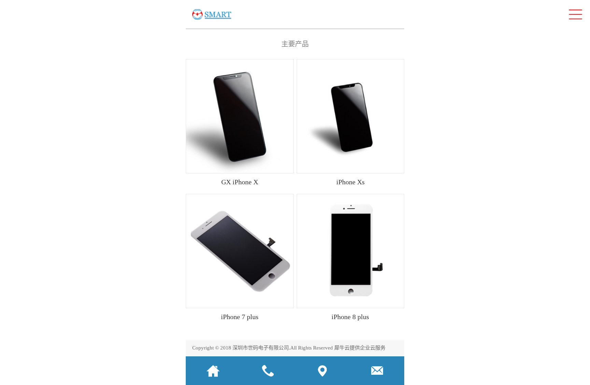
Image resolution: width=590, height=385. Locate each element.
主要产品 (295, 44)
